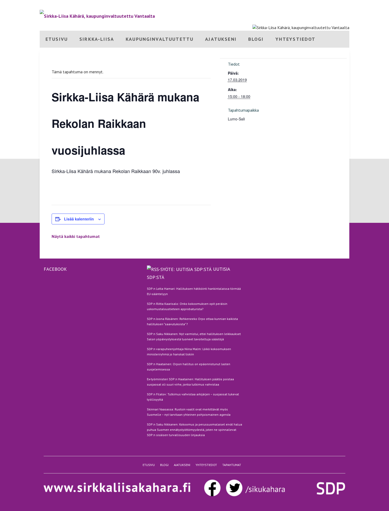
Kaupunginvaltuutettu (159, 39)
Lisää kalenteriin (79, 218)
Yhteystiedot (338, 5)
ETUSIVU (57, 39)
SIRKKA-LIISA (96, 39)
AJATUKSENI (221, 39)
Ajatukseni (315, 5)
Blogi (299, 5)
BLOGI (256, 39)
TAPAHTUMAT (231, 465)
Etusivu (285, 5)
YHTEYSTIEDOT (295, 39)
